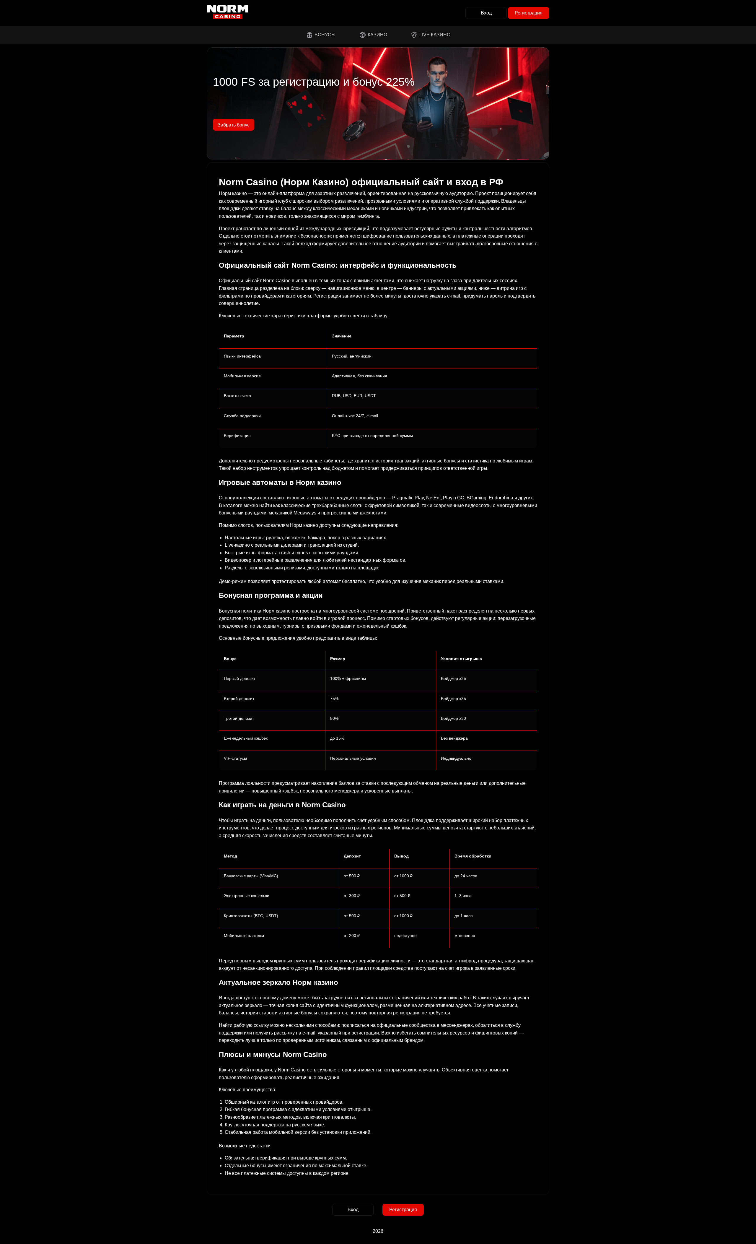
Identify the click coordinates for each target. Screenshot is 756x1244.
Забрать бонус (234, 124)
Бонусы (325, 34)
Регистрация (528, 12)
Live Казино (434, 34)
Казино (377, 34)
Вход (486, 12)
